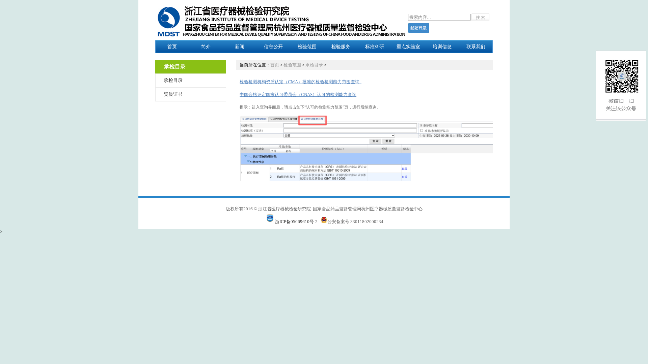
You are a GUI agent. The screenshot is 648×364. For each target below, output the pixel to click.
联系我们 (475, 46)
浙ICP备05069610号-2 (296, 221)
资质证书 (173, 94)
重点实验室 (408, 46)
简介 (206, 46)
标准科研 (374, 46)
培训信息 (442, 46)
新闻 (239, 46)
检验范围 (307, 46)
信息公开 (273, 46)
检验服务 (340, 46)
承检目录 (173, 80)
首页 (172, 46)
